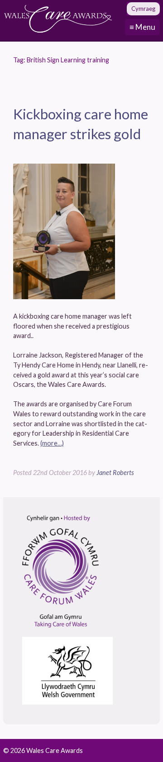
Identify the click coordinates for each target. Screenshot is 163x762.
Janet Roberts (115, 472)
